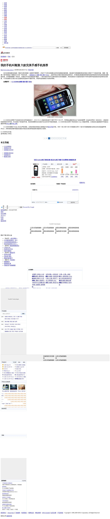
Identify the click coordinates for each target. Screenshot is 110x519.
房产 (5, 23)
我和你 (9, 251)
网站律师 (38, 512)
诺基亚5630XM (8, 150)
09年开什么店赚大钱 (38, 282)
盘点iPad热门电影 (56, 160)
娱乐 (5, 8)
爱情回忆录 (7, 263)
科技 (5, 14)
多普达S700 (7, 148)
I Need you (7, 247)
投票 (62, 176)
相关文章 (59, 164)
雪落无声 (7, 265)
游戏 (5, 24)
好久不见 (10, 249)
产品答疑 (60, 512)
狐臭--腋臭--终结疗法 (52, 282)
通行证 (6, 43)
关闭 (2, 219)
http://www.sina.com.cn (7, 70)
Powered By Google (28, 207)
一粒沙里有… (14, 238)
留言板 (3, 210)
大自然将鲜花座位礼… (11, 242)
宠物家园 (12, 265)
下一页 (64, 138)
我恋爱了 (10, 258)
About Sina (11, 512)
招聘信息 (31, 512)
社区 (35, 160)
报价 (41, 75)
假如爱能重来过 (14, 245)
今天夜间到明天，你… (11, 240)
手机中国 (31, 70)
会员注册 (53, 512)
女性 (5, 26)
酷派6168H (7, 156)
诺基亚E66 (7, 155)
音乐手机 (50, 127)
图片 (44, 75)
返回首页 (3, 221)
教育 (5, 30)
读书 (5, 28)
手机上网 (14, 123)
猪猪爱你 (7, 261)
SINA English (46, 512)
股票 (5, 12)
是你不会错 (7, 254)
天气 (5, 33)
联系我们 (24, 512)
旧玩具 (6, 256)
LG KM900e (7, 146)
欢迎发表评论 (75, 190)
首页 (5, 3)
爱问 (5, 37)
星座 (5, 32)
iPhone (8, 123)
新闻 (5, 5)
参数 (38, 75)
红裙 (5, 249)
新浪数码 (3, 56)
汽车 (5, 21)
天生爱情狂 (65, 160)
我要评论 (82, 182)
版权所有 (9, 516)
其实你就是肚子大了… (11, 244)
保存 (2, 212)
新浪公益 (9, 235)
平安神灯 (12, 260)
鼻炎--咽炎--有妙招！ (38, 280)
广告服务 (17, 512)
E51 (35, 75)
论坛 (47, 75)
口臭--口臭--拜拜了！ (52, 278)
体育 (5, 6)
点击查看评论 (54, 176)
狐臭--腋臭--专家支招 (52, 276)
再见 (10, 256)
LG (13, 81)
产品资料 (45, 164)
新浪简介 (3, 512)
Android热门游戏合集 (43, 160)
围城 (5, 258)
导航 (5, 41)
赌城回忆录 (72, 160)
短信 (5, 35)
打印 (2, 217)
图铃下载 (3, 235)
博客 (5, 15)
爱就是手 (12, 252)
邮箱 (5, 39)
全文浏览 (3, 213)
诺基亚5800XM (8, 153)
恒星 (5, 251)
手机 (9, 56)
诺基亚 (32, 75)
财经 (5, 10)
